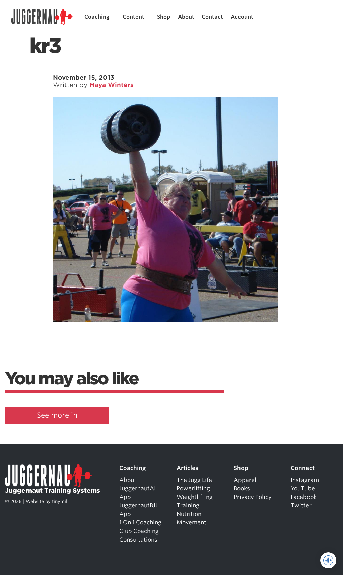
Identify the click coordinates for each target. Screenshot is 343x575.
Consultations (138, 539)
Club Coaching (139, 531)
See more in (57, 415)
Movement (191, 522)
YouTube (303, 488)
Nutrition (189, 514)
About (186, 17)
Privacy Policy (253, 497)
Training (188, 505)
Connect (303, 468)
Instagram (305, 480)
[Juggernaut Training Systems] (42, 17)
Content (133, 17)
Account (242, 17)
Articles (187, 468)
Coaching (97, 17)
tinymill (60, 501)
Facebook (304, 497)
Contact (212, 17)
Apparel (245, 480)
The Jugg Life (194, 480)
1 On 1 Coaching (140, 522)
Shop (163, 17)
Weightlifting (195, 497)
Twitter (301, 505)
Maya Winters (111, 84)
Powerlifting (193, 488)
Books (242, 488)
